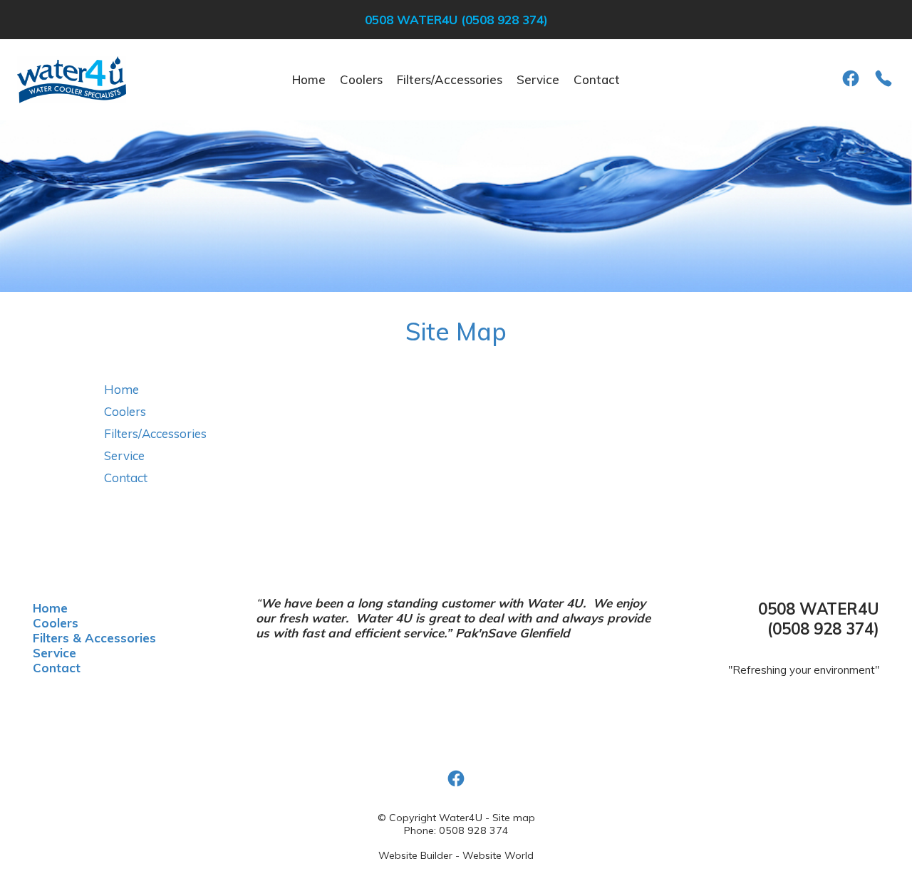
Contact (597, 79)
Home (309, 79)
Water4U (460, 817)
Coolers (361, 79)
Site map (513, 817)
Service (538, 79)
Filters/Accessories (449, 79)
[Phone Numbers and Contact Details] (883, 78)
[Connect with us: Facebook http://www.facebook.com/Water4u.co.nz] (851, 78)
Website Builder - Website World (456, 855)
